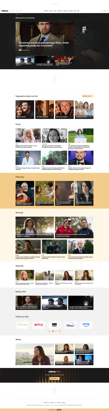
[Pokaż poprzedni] (49, 331)
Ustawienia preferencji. (57, 405)
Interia (17, 14)
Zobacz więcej (53, 378)
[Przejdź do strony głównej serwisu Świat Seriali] (15, 11)
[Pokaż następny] (59, 331)
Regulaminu (42, 405)
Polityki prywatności (49, 405)
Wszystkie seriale (86, 96)
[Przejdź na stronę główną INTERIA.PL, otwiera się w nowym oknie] (4, 11)
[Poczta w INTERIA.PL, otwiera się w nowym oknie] (105, 10)
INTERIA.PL (67, 405)
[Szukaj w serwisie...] (102, 10)
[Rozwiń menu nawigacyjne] (107, 10)
